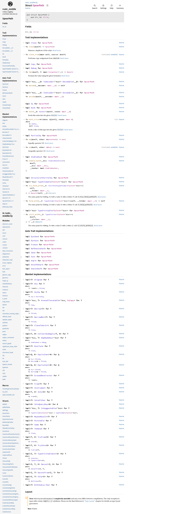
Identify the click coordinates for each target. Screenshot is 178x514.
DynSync (35, 240)
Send (33, 252)
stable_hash (34, 161)
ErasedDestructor (43, 375)
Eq (32, 104)
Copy (33, 64)
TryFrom (42, 437)
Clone (34, 43)
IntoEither (40, 400)
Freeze (34, 244)
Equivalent (43, 354)
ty (36, 3)
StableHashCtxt (55, 161)
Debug (34, 68)
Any (36, 283)
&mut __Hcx (42, 166)
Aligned (38, 279)
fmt (30, 72)
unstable (114, 55)
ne (30, 147)
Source (27, 8)
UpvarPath (47, 43)
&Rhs (48, 147)
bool (64, 139)
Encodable (68, 92)
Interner (34, 458)
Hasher (42, 112)
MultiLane (34, 481)
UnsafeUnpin (37, 264)
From (36, 384)
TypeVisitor (51, 214)
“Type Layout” (89, 501)
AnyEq (37, 292)
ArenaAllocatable (50, 300)
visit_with (34, 214)
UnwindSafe (36, 268)
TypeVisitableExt (47, 453)
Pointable (39, 420)
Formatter (53, 72)
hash (31, 112)
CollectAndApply (46, 334)
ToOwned (38, 428)
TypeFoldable (44, 182)
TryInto (42, 445)
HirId (45, 17)
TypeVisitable (45, 210)
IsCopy (70, 300)
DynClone (38, 346)
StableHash (36, 157)
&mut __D (51, 85)
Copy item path (47, 5)
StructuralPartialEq (41, 178)
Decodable (68, 81)
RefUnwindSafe (38, 248)
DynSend (35, 236)
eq (30, 139)
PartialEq (36, 135)
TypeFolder (49, 201)
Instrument (40, 388)
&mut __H (66, 112)
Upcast (44, 464)
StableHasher (51, 168)
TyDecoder (48, 81)
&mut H (69, 119)
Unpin (34, 260)
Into (40, 392)
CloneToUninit (41, 325)
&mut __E (59, 97)
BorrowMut (39, 317)
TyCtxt (55, 182)
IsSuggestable (48, 408)
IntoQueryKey (41, 404)
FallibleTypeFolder (57, 186)
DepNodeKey (46, 338)
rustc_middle (30, 3)
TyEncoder (48, 92)
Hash (33, 108)
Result (70, 72)
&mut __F (44, 191)
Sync (33, 256)
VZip (40, 476)
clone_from (34, 54)
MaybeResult (40, 416)
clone (31, 47)
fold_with (33, 201)
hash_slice (34, 119)
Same (36, 424)
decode (32, 85)
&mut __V (45, 219)
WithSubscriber (42, 485)
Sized (36, 126)
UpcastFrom (35, 469)
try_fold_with (35, 186)
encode (32, 97)
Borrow (37, 309)
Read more (57, 50)
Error (52, 193)
